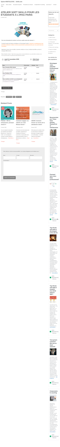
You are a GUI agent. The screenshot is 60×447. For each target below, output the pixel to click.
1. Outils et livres (51, 37)
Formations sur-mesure (28, 4)
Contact (54, 4)
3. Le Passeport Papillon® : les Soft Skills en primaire (53, 43)
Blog (2, 6)
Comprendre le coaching (39, 4)
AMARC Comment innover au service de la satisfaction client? (38, 122)
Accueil (2, 4)
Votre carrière (8, 4)
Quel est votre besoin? (54, 24)
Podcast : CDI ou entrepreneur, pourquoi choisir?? (7, 122)
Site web (32, 155)
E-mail (18, 155)
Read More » (11, 138)
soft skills (19, 96)
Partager (3, 91)
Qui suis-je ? (49, 4)
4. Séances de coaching (53, 47)
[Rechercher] (57, 30)
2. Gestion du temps (52, 39)
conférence (8, 96)
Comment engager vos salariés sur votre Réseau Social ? (22, 122)
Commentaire (6, 160)
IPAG (14, 96)
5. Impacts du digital (52, 49)
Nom (4, 155)
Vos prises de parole (17, 4)
